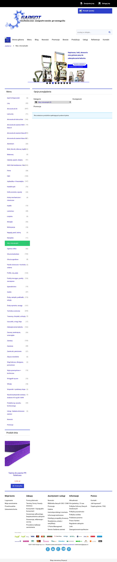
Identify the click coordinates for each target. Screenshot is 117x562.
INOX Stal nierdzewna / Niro (16, 165)
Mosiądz (10, 222)
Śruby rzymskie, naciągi (14, 305)
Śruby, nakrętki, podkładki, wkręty (15, 298)
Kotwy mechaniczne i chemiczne (14, 199)
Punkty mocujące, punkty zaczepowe (15, 279)
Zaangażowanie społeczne (78, 529)
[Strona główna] (35, 18)
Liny (8, 103)
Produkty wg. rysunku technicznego (14, 404)
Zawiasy (10, 341)
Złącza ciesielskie (13, 357)
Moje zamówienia (11, 503)
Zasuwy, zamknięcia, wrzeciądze (14, 334)
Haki (8, 176)
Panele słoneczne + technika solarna (16, 266)
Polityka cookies (75, 515)
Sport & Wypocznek (13, 98)
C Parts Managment (55, 526)
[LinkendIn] (53, 549)
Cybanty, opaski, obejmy (15, 160)
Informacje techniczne (55, 515)
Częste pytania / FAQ (98, 506)
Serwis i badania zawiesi (56, 529)
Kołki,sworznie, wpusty (14, 192)
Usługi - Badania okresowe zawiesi (15, 412)
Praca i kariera (74, 520)
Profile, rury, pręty (12, 273)
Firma (9, 170)
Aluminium (10, 144)
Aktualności (73, 500)
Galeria (50, 509)
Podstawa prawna (75, 518)
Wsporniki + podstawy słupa (16, 389)
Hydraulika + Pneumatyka (15, 181)
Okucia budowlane (13, 254)
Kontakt (93, 500)
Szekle (9, 292)
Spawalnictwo (11, 286)
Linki (71, 526)
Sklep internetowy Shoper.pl (58, 560)
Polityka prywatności (76, 512)
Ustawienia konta (11, 509)
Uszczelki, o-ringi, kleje (14, 321)
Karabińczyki (11, 187)
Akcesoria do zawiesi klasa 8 (16, 133)
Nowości (10, 419)
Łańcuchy (10, 114)
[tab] (47, 83)
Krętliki (9, 206)
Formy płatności (32, 500)
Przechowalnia (10, 506)
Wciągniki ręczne (12, 378)
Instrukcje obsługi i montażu (58, 512)
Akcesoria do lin (12, 109)
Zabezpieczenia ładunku (15, 327)
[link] (52, 102)
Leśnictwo (10, 211)
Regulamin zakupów (76, 523)
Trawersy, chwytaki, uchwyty (16, 316)
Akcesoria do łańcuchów (15, 119)
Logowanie (9, 500)
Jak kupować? (96, 503)
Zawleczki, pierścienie (14, 351)
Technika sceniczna (13, 311)
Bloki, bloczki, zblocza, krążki (16, 149)
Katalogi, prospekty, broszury (58, 518)
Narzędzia (10, 238)
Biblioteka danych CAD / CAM (58, 503)
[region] (58, 66)
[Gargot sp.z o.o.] (48, 549)
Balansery (10, 154)
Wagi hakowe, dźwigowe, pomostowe (15, 363)
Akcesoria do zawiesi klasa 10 (17, 138)
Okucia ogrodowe (12, 259)
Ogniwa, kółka (11, 248)
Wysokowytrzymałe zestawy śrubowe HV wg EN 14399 (16, 396)
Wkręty (9, 384)
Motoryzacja (11, 227)
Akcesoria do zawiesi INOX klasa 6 (16, 126)
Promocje (10, 425)
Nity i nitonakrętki (12, 243)
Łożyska (9, 216)
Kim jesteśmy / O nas (76, 503)
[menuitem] (18, 39)
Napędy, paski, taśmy (14, 232)
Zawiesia (10, 346)
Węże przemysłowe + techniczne (14, 372)
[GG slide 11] (58, 66)
